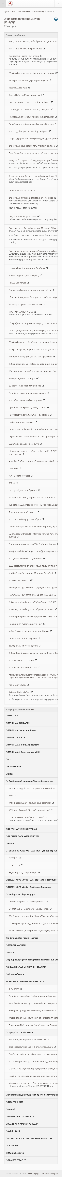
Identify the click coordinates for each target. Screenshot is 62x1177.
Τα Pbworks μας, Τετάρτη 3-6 (23, 667)
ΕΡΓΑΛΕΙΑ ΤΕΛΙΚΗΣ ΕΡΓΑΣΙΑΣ (22, 829)
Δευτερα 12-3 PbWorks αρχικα (24, 645)
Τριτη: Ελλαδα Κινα (18, 87)
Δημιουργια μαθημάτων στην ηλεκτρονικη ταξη (32, 145)
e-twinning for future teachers (23, 938)
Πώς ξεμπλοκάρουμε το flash (23, 216)
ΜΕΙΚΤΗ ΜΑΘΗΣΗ (17, 945)
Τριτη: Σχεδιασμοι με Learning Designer (29, 131)
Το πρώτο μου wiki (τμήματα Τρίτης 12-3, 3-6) (31, 497)
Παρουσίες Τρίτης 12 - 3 (21, 190)
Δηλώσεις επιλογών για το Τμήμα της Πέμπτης (32, 609)
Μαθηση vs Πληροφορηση (22, 894)
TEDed (12, 483)
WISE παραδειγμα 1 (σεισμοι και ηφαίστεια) (30, 802)
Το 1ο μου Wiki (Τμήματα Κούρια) (25, 519)
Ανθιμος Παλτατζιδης (20, 692)
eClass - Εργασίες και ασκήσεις (24, 275)
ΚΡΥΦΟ (11, 843)
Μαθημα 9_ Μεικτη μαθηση (22, 378)
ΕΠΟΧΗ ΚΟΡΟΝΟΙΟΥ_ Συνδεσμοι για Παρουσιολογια (34, 879)
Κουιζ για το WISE (18, 685)
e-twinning (14, 988)
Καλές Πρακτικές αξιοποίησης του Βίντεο (29, 631)
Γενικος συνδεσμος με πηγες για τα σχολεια (30, 290)
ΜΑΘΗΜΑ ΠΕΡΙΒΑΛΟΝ (19, 723)
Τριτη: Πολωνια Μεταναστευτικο (25, 95)
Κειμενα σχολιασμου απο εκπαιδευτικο (28, 1039)
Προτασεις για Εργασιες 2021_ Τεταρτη (28, 407)
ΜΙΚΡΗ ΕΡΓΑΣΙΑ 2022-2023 (21, 1116)
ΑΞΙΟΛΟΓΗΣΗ (14, 766)
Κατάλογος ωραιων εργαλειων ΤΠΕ (26, 304)
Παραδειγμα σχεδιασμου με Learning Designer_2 (33, 124)
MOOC (11, 952)
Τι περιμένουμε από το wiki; (23, 512)
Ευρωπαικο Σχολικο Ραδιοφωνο (24, 443)
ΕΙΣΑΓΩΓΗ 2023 (15, 1102)
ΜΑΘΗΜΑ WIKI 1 (16, 737)
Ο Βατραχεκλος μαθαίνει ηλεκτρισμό (27, 817)
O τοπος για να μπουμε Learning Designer (30, 109)
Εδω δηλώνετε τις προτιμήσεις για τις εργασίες (32, 73)
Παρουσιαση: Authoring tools (23, 638)
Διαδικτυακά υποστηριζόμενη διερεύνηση (31, 781)
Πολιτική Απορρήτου (49, 1173)
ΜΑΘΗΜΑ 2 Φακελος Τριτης (22, 730)
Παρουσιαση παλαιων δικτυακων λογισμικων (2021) (34, 429)
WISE (12, 795)
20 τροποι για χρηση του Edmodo (25, 385)
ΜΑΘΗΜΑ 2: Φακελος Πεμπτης (23, 744)
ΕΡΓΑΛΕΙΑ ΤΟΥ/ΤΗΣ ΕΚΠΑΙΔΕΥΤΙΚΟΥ (26, 981)
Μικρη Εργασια (16, 1152)
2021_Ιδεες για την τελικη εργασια (26, 400)
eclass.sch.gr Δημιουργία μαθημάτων (27, 268)
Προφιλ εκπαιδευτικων (21, 1032)
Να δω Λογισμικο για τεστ (22, 422)
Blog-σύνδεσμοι (16, 974)
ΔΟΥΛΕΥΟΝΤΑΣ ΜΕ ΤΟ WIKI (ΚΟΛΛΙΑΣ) (27, 967)
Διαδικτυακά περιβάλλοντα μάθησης (31, 12)
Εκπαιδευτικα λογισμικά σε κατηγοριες (28, 393)
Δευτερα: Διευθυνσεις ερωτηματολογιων (29, 80)
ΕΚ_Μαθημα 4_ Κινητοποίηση (23, 872)
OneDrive (14, 468)
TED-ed (11, 1109)
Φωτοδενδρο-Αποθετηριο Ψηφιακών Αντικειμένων (33, 1003)
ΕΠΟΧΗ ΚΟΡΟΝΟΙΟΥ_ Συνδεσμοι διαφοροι (29, 887)
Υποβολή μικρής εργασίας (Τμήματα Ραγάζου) (31, 573)
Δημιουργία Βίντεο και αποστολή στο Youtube (31, 197)
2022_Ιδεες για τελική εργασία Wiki (26, 558)
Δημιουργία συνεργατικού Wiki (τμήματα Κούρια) (33, 544)
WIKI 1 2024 (14, 1131)
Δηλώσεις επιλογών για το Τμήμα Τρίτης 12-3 (31, 602)
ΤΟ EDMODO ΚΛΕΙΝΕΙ (19, 580)
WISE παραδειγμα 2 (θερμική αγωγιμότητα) (30, 810)
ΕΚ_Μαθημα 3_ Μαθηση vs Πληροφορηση (29, 908)
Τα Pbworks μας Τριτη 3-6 (22, 660)
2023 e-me (13, 1145)
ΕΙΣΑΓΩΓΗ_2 (15, 865)
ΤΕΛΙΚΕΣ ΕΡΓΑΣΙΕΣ (17, 1160)
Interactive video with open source (26, 48)
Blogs (10, 773)
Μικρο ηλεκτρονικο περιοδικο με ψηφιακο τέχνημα (34, 1083)
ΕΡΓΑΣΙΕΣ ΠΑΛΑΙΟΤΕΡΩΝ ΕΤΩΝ (23, 836)
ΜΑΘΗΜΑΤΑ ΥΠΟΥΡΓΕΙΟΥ (21, 311)
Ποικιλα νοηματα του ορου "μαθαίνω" (28, 901)
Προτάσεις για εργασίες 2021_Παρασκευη (29, 414)
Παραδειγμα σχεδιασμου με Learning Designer (32, 116)
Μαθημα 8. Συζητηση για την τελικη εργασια (31, 356)
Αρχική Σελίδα (9, 12)
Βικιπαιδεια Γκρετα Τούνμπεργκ (24, 56)
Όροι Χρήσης (33, 1173)
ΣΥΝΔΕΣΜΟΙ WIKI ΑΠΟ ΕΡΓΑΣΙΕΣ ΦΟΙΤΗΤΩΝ (30, 1138)
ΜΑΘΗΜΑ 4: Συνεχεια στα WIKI (24, 752)
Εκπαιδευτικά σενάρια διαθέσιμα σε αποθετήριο (33, 996)
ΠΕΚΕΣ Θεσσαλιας (18, 282)
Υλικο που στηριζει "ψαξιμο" (23, 1123)
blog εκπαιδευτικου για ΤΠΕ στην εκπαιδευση (31, 1047)
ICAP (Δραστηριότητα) (20, 475)
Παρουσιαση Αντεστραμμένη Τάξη (26, 624)
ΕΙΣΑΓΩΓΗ (13, 715)
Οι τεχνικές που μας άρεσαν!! (23, 490)
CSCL (10, 759)
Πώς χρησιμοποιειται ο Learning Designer (30, 102)
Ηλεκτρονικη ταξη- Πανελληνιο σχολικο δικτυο (32, 1010)
